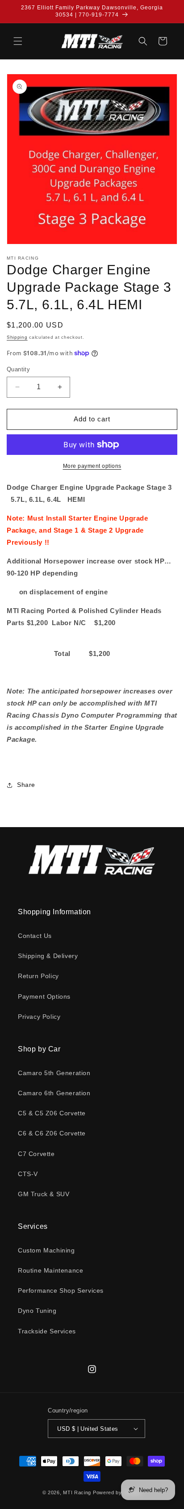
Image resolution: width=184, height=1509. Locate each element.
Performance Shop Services (61, 1290)
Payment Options (44, 996)
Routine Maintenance (50, 1270)
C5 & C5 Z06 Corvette (52, 1113)
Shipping (17, 337)
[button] (18, 41)
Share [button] (26, 784)
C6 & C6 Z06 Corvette (52, 1133)
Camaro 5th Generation (54, 1072)
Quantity (18, 369)
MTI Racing (77, 1492)
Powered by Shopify (117, 1492)
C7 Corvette (36, 1153)
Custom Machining (46, 1250)
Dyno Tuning (37, 1310)
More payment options (92, 466)
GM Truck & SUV (43, 1194)
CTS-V (28, 1173)
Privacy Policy (39, 1016)
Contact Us (35, 935)
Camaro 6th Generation (54, 1093)
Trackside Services (47, 1331)
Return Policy (38, 975)
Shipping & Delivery (48, 955)
